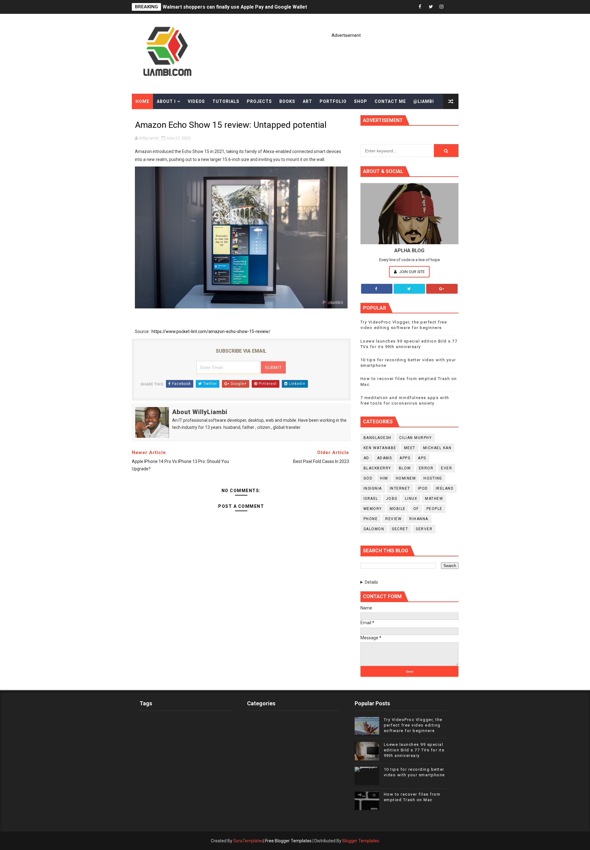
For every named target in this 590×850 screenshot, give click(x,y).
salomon (374, 529)
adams (384, 458)
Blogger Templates (360, 840)
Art (307, 101)
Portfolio (333, 101)
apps (404, 458)
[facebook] (420, 7)
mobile (398, 509)
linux (411, 498)
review (393, 519)
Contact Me (390, 101)
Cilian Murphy (415, 438)
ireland (445, 488)
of (416, 509)
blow (405, 468)
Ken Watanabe (380, 448)
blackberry (377, 468)
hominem (406, 478)
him (384, 478)
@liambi (423, 101)
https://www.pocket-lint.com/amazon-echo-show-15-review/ (210, 331)
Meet (409, 448)
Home (142, 101)
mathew (434, 498)
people (434, 509)
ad (366, 458)
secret (400, 529)
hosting (432, 478)
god (368, 478)
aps (422, 458)
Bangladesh (377, 438)
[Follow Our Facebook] (376, 289)
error (426, 468)
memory (373, 509)
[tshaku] (452, 7)
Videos (196, 101)
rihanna (418, 519)
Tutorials (225, 101)
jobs (391, 498)
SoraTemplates (248, 840)
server (424, 529)
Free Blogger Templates (288, 840)
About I (166, 101)
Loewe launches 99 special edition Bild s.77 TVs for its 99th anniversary (414, 750)
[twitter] (430, 7)
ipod (423, 488)
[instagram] (441, 7)
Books (287, 101)
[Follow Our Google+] (442, 289)
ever (446, 468)
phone (371, 519)
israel (371, 498)
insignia (373, 488)
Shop (360, 101)
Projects (259, 101)
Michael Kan (437, 448)
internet (400, 488)
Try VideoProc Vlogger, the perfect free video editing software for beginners (413, 725)
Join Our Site (411, 271)
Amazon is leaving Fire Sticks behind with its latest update (230, 7)
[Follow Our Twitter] (409, 289)
